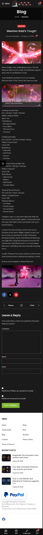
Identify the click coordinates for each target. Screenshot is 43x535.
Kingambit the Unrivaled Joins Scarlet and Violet (25, 456)
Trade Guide (6, 430)
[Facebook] (4, 519)
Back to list (21, 305)
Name (4, 356)
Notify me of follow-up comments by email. (17, 391)
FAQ (24, 430)
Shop (25, 425)
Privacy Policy (28, 439)
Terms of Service (8, 444)
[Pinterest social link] (16, 294)
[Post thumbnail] (6, 458)
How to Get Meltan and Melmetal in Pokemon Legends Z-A (26, 481)
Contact (5, 439)
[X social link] (10, 294)
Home (17, 17)
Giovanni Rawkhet (12, 36)
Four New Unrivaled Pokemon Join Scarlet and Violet (25, 468)
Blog (3, 435)
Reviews (26, 435)
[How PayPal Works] (14, 494)
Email (4, 366)
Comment (6, 328)
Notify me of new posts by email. (14, 398)
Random (25, 17)
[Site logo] (21, 3)
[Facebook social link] (4, 294)
